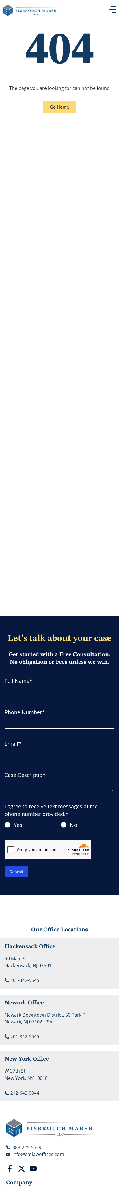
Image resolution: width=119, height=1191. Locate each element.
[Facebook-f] (9, 1168)
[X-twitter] (21, 1168)
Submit (16, 871)
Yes (18, 824)
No (73, 824)
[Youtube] (33, 1168)
